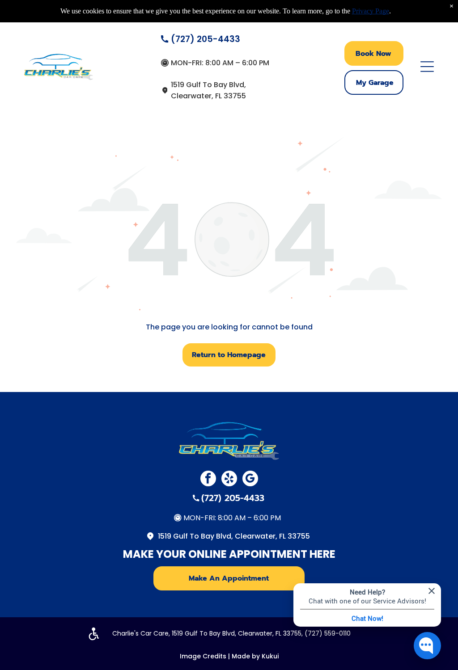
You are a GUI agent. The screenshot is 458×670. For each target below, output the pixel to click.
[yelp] (229, 480)
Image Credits (203, 656)
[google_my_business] (250, 480)
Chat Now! (367, 618)
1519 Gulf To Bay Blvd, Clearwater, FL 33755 (234, 536)
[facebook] (208, 480)
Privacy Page (370, 11)
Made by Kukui (255, 656)
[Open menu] (427, 66)
